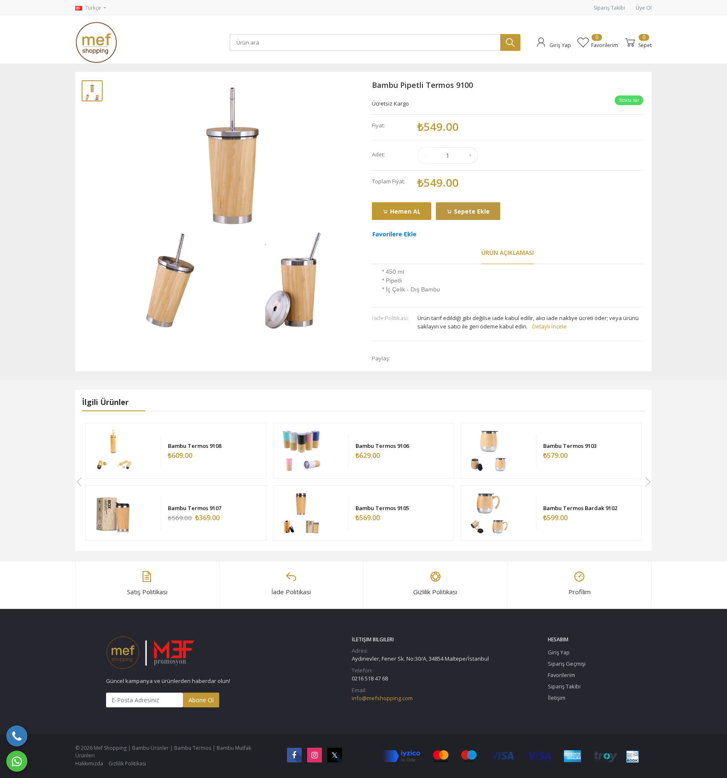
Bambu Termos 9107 (194, 508)
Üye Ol (644, 7)
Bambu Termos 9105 (382, 508)
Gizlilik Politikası (127, 763)
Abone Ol (201, 700)
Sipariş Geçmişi (567, 663)
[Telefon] (16, 735)
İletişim (556, 697)
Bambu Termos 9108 (194, 446)
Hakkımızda (89, 763)
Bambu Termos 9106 (382, 446)
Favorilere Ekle (394, 234)
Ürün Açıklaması (507, 253)
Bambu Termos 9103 (570, 446)
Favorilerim (561, 675)
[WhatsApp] (16, 761)
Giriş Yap (559, 652)
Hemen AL (404, 211)
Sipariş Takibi (609, 7)
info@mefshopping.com (382, 698)
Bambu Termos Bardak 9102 (580, 508)
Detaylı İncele (549, 326)
